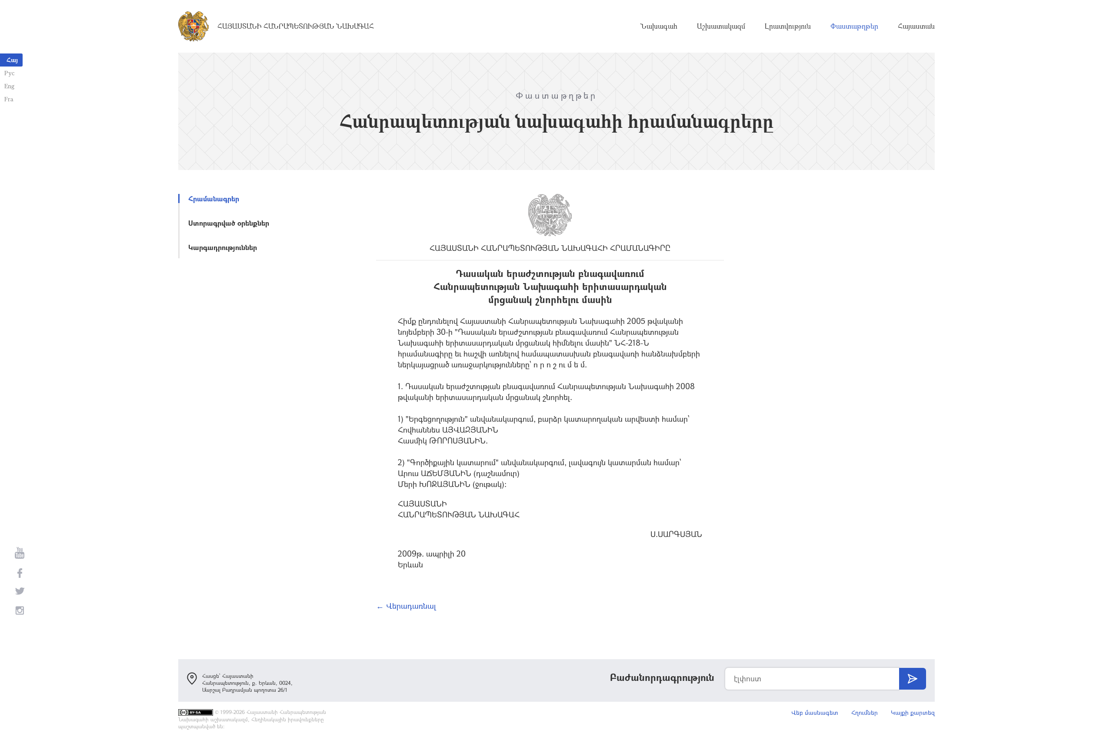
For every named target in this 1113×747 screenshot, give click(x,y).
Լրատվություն (788, 26)
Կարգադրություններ (222, 247)
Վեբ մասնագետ (814, 712)
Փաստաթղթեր (854, 26)
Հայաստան (916, 26)
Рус (9, 73)
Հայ (12, 60)
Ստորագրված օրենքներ (228, 222)
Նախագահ (658, 26)
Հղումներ (864, 712)
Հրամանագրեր (213, 198)
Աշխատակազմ (721, 26)
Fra (8, 99)
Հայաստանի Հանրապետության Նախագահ (295, 26)
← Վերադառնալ (406, 605)
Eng (9, 86)
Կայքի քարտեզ (913, 712)
